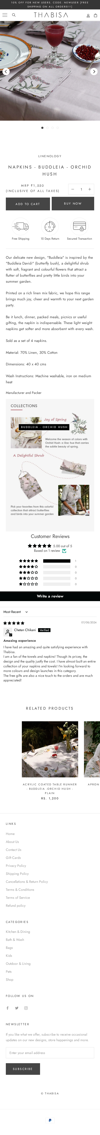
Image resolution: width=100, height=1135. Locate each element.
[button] (29, 561)
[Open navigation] (4, 15)
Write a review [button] (50, 596)
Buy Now (73, 203)
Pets (9, 971)
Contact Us (13, 849)
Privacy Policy (16, 865)
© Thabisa (50, 1093)
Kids (9, 955)
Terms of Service (18, 897)
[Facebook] (7, 1007)
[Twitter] (16, 1007)
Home (10, 833)
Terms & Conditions (20, 889)
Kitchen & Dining (18, 931)
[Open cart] (95, 15)
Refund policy (15, 905)
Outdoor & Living (18, 963)
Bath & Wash (15, 939)
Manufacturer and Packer (24, 392)
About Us (12, 841)
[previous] (6, 71)
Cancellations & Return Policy (27, 881)
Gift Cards (13, 857)
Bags (9, 947)
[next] (94, 71)
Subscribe (23, 1069)
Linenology (50, 156)
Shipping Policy (17, 873)
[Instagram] (26, 1007)
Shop (9, 979)
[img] (13, 623)
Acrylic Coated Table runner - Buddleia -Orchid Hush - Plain (50, 788)
